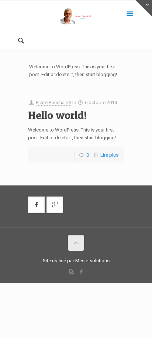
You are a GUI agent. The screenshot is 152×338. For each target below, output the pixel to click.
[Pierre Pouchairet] (76, 17)
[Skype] (71, 272)
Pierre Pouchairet (53, 102)
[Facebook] (81, 272)
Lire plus (109, 155)
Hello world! (57, 115)
